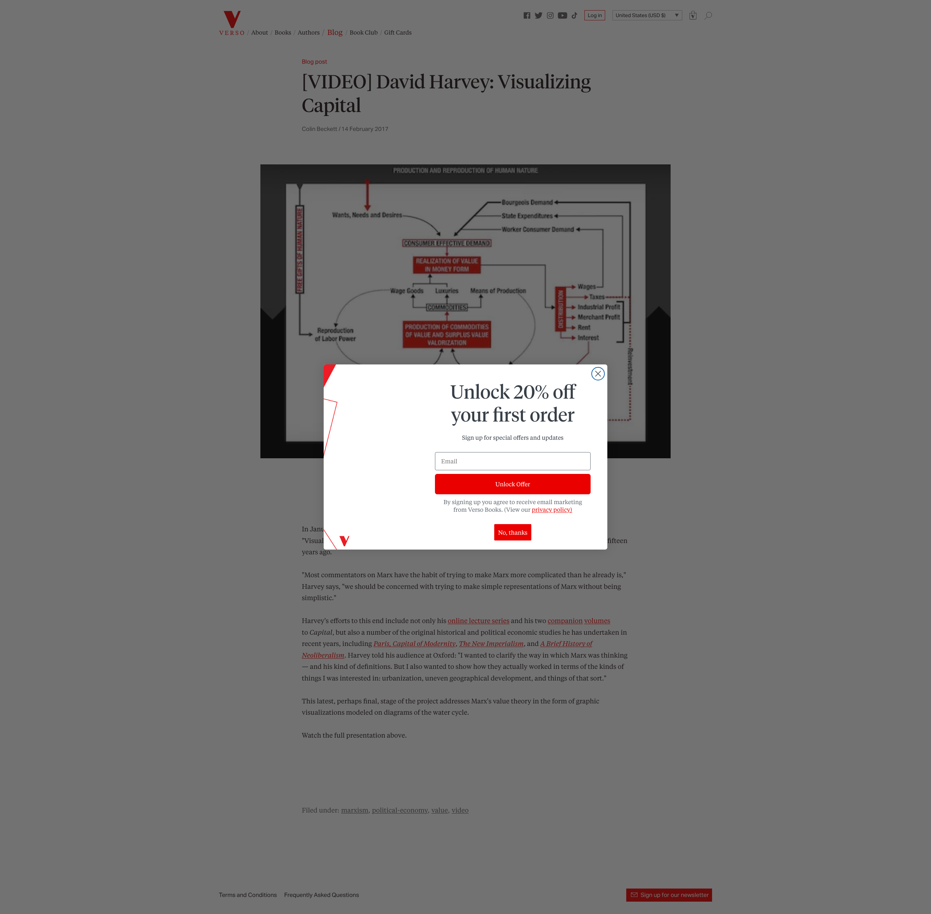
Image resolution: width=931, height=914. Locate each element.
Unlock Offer (512, 484)
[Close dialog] (598, 373)
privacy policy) (552, 509)
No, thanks (513, 532)
